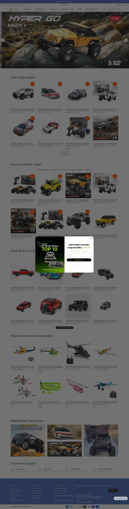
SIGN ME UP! (79, 260)
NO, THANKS (79, 264)
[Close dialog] (92, 238)
